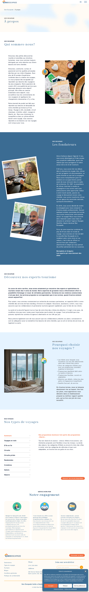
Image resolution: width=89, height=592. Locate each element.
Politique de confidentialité (70, 589)
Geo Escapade (8, 9)
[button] (85, 571)
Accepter (50, 586)
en (81, 2)
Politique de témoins (58, 589)
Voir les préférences (79, 586)
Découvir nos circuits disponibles (73, 478)
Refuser (65, 586)
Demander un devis (77, 555)
